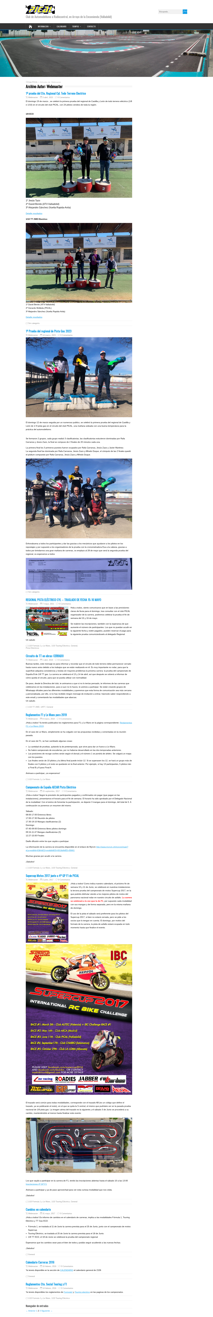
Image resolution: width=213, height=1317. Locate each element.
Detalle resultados (34, 213)
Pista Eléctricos (32, 648)
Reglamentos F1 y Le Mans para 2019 (46, 714)
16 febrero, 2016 (49, 1266)
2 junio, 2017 (48, 880)
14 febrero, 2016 (49, 1288)
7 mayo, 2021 (48, 604)
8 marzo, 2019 (49, 719)
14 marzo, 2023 (49, 335)
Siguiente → (46, 1311)
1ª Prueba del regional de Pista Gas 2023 (48, 331)
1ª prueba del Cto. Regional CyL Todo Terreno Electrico (56, 93)
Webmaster (33, 97)
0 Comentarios (64, 97)
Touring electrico (82, 1292)
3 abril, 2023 (48, 97)
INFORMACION (43, 26)
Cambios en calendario (38, 1209)
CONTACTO (91, 26)
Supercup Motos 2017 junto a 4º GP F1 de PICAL (52, 875)
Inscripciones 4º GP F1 (36, 1184)
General (74, 646)
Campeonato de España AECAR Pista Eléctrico (51, 787)
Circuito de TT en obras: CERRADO (45, 655)
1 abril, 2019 (48, 660)
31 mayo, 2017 (49, 1213)
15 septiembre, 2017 (51, 791)
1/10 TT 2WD (33, 707)
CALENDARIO (61, 26)
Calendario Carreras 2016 (40, 1262)
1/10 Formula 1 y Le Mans (39, 646)
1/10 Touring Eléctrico (60, 646)
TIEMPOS (75, 26)
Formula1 (68, 1292)
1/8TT (43, 707)
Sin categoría (33, 323)
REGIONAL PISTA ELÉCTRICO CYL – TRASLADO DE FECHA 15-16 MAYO (63, 599)
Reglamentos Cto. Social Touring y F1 (46, 1284)
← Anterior (31, 1311)
